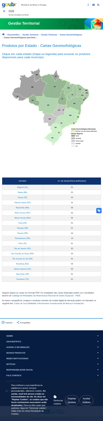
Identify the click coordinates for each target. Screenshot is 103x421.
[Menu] (4, 11)
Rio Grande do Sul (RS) (22, 259)
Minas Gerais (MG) (22, 218)
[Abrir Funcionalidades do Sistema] (93, 5)
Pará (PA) (23, 223)
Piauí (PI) (23, 243)
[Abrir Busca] (98, 5)
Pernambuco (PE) (22, 238)
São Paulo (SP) (22, 274)
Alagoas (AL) (22, 187)
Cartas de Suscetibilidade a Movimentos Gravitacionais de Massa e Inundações (49, 303)
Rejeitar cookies (72, 400)
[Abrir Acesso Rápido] (88, 5)
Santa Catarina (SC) (22, 269)
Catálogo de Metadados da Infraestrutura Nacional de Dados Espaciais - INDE (46, 296)
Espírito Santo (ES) (22, 202)
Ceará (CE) (22, 197)
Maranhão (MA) (22, 208)
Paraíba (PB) (22, 228)
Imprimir (8, 323)
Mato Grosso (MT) (22, 213)
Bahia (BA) (22, 192)
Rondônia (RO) (22, 264)
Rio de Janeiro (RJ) (22, 248)
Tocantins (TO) (22, 279)
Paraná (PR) (22, 233)
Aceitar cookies (86, 400)
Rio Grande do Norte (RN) (22, 253)
